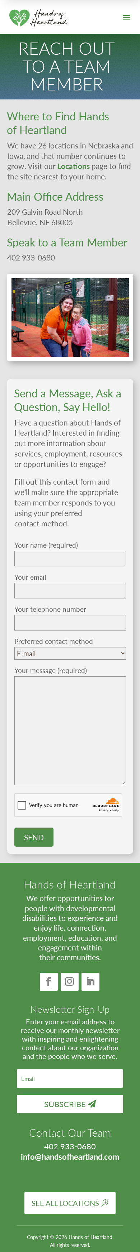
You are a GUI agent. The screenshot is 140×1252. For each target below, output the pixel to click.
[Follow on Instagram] (70, 982)
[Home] (38, 18)
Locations (73, 166)
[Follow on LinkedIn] (90, 982)
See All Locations (65, 1203)
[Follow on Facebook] (49, 982)
